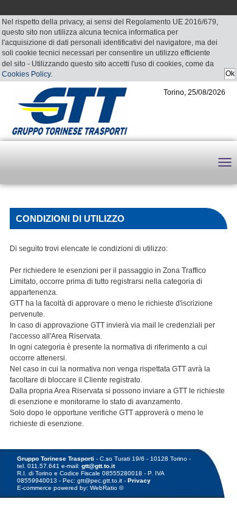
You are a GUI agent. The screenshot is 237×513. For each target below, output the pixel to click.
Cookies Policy (26, 74)
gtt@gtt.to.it (98, 466)
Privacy (139, 480)
